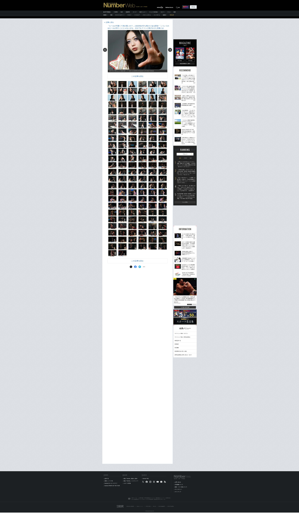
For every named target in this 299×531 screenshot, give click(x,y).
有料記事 (172, 15)
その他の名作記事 (185, 307)
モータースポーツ (119, 15)
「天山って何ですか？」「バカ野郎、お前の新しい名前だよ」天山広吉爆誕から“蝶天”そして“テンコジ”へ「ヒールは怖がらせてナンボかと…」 (186, 180)
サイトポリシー (178, 489)
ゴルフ (162, 12)
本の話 (154, 506)
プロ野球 (116, 12)
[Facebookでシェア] (135, 267)
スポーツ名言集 (127, 483)
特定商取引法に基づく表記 (181, 351)
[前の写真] (105, 50)
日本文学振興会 (170, 506)
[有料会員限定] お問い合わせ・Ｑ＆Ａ (183, 354)
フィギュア (137, 15)
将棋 (111, 15)
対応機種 (177, 347)
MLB (122, 12)
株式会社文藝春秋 (130, 506)
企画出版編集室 (161, 506)
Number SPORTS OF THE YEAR (112, 485)
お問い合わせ (178, 482)
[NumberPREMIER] (185, 7)
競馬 (175, 12)
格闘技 (104, 15)
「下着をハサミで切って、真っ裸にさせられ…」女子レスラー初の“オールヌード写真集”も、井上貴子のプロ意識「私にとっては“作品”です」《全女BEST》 (186, 188)
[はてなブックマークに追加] (139, 267)
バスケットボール (147, 15)
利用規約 (177, 344)
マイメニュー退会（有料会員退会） (183, 337)
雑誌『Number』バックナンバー (131, 480)
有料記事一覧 (178, 340)
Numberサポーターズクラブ (111, 483)
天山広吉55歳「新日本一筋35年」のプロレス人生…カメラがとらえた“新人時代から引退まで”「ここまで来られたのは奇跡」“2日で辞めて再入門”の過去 (186, 196)
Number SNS (146, 478)
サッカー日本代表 (153, 12)
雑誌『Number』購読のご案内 (130, 478)
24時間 (185, 158)
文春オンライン (140, 506)
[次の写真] (170, 50)
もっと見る (185, 202)
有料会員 (193, 7)
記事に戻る (109, 22)
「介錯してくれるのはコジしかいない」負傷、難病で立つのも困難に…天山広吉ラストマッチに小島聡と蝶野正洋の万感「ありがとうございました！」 (186, 164)
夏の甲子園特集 (106, 12)
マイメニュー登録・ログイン (181, 333)
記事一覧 (107, 478)
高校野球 (128, 12)
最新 (180, 158)
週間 (191, 158)
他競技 (164, 15)
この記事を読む (137, 76)
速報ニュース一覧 (109, 480)
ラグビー (129, 15)
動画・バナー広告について (181, 487)
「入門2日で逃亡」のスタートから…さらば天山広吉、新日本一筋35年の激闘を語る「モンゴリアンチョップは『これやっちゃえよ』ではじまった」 (186, 172)
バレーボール (157, 15)
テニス (169, 12)
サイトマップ (178, 491)
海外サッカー (142, 12)
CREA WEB (148, 506)
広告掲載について (179, 484)
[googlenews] (161, 482)
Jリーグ (134, 12)
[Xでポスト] (131, 267)
